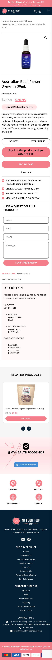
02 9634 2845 (28, 627)
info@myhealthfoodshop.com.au (28, 631)
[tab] (9, 274)
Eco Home (26, 567)
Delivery (13, 141)
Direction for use (11, 279)
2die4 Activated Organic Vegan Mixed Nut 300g (24, 408)
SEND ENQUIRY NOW (26, 262)
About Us (26, 590)
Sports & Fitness (26, 579)
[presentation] (23, 429)
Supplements (16, 21)
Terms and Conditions (26, 606)
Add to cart (26, 164)
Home (5, 21)
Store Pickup (38, 141)
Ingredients (23, 273)
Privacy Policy (26, 610)
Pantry (26, 551)
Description (8, 273)
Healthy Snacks (26, 563)
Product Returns (26, 598)
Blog (26, 594)
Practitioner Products (26, 559)
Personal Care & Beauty (26, 575)
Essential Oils (26, 571)
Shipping (26, 602)
